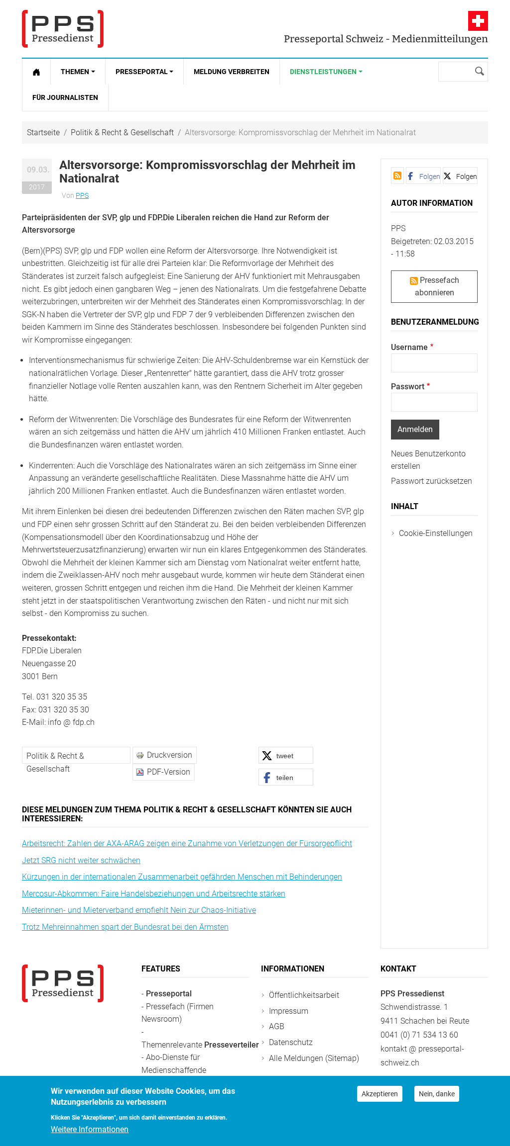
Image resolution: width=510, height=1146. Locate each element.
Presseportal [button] (142, 72)
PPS (82, 195)
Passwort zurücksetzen (431, 481)
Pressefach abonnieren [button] (437, 286)
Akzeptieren (380, 1094)
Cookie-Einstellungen (436, 533)
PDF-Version (168, 772)
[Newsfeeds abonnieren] (397, 175)
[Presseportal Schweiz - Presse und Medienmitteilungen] (63, 29)
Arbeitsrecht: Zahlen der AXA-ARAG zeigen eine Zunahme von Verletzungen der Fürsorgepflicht (187, 843)
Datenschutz (291, 1042)
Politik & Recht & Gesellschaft (122, 132)
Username (409, 347)
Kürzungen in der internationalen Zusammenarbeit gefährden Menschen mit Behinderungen (182, 877)
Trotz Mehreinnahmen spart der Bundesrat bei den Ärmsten (125, 927)
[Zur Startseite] (36, 72)
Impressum (288, 1011)
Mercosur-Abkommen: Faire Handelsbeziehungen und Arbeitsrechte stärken (153, 893)
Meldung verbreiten (231, 72)
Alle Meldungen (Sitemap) (314, 1058)
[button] (286, 755)
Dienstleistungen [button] (323, 72)
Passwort (407, 386)
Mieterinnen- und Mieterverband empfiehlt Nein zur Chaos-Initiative (139, 910)
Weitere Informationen (89, 1129)
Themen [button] (75, 72)
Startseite (43, 132)
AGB (276, 1026)
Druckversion (169, 755)
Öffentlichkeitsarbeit (304, 995)
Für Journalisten (65, 97)
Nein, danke (437, 1094)
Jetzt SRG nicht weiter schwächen (81, 860)
